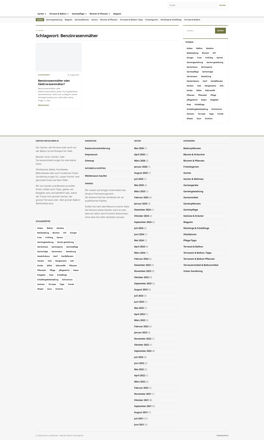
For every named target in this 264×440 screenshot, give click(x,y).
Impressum (91, 154)
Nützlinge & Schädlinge (171, 19)
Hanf (205, 81)
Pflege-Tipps (189, 240)
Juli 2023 (138, 295)
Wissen (190, 118)
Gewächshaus (193, 81)
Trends (220, 114)
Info (221, 86)
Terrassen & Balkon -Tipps (131, 19)
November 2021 (142, 393)
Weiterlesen (43, 105)
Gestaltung (206, 76)
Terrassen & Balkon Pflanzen (199, 258)
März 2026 (139, 160)
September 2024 (143, 222)
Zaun (199, 118)
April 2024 (139, 246)
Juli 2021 (138, 418)
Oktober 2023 (141, 277)
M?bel (199, 90)
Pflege (213, 95)
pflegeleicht (192, 100)
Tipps (211, 114)
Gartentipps (207, 71)
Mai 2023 (139, 307)
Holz (199, 86)
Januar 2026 (140, 166)
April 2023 (139, 314)
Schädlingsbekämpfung (197, 109)
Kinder (190, 90)
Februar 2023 (141, 326)
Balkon (199, 48)
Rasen (204, 100)
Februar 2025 (141, 197)
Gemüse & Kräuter (193, 215)
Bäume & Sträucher (194, 154)
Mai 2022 (139, 369)
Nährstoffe (210, 90)
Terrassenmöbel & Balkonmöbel (200, 265)
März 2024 (139, 252)
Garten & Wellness (193, 178)
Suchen (222, 5)
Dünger (190, 57)
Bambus (209, 48)
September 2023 (143, 283)
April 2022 (139, 375)
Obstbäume (189, 234)
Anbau (190, 48)
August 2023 (141, 289)
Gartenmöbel (190, 197)
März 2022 (139, 381)
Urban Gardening (193, 271)
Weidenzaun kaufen (96, 175)
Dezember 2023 (142, 265)
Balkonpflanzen (192, 148)
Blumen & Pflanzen (99, 13)
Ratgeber (214, 100)
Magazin (117, 13)
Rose (189, 104)
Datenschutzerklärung (97, 148)
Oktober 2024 (141, 215)
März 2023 (139, 320)
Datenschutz (222, 435)
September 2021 (143, 406)
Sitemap (89, 160)
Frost (199, 57)
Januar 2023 (140, 332)
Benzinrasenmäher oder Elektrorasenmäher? (54, 82)
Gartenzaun (192, 76)
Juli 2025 (138, 178)
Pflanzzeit (202, 95)
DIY (214, 53)
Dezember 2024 (142, 209)
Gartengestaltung (54, 19)
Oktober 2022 (141, 344)
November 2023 (142, 271)
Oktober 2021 (141, 400)
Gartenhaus (192, 67)
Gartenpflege (78, 13)
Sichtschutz (216, 109)
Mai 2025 (139, 185)
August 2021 (141, 412)
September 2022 (143, 350)
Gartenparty (206, 67)
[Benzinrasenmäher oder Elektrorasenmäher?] (58, 57)
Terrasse (201, 114)
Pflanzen (191, 95)
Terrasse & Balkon (57, 13)
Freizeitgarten (151, 19)
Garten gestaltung (215, 62)
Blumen (205, 53)
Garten (41, 13)
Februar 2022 (141, 387)
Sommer (190, 114)
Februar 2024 (141, 258)
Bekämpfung (192, 53)
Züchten (209, 118)
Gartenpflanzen (82, 19)
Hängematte (210, 86)
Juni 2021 (139, 424)
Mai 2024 (139, 240)
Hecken (190, 86)
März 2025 (139, 191)
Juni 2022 (139, 363)
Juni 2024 (139, 234)
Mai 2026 (139, 148)
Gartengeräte (44, 75)
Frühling (209, 57)
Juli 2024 (138, 228)
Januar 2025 (140, 203)
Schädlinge (199, 104)
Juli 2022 (138, 357)
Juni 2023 (139, 301)
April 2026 (139, 154)
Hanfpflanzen (217, 81)
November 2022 (142, 338)
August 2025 (141, 172)
